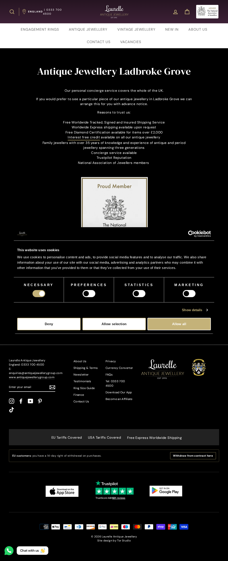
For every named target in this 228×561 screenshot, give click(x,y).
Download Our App (119, 392)
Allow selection (114, 324)
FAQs (109, 374)
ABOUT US (197, 29)
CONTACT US (98, 42)
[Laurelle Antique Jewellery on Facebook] (21, 401)
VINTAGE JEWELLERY (136, 29)
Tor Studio (124, 540)
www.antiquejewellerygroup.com (32, 377)
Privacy (111, 361)
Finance (78, 395)
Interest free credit (84, 137)
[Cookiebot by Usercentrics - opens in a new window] (191, 234)
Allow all (179, 324)
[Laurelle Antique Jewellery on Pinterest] (40, 401)
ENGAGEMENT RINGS (40, 29)
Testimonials (82, 381)
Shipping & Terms (85, 368)
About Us (80, 361)
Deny (49, 324)
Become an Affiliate (119, 399)
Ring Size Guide (84, 388)
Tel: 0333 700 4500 (115, 383)
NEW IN (172, 29)
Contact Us (81, 401)
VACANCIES (130, 42)
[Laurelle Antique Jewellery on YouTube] (30, 401)
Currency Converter (119, 368)
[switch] (89, 293)
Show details (192, 310)
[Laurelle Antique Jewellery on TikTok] (11, 409)
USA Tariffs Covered (104, 437)
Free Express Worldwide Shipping (154, 438)
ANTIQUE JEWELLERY (88, 29)
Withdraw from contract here (193, 456)
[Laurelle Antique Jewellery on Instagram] (11, 401)
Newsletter (81, 374)
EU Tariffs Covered (66, 437)
